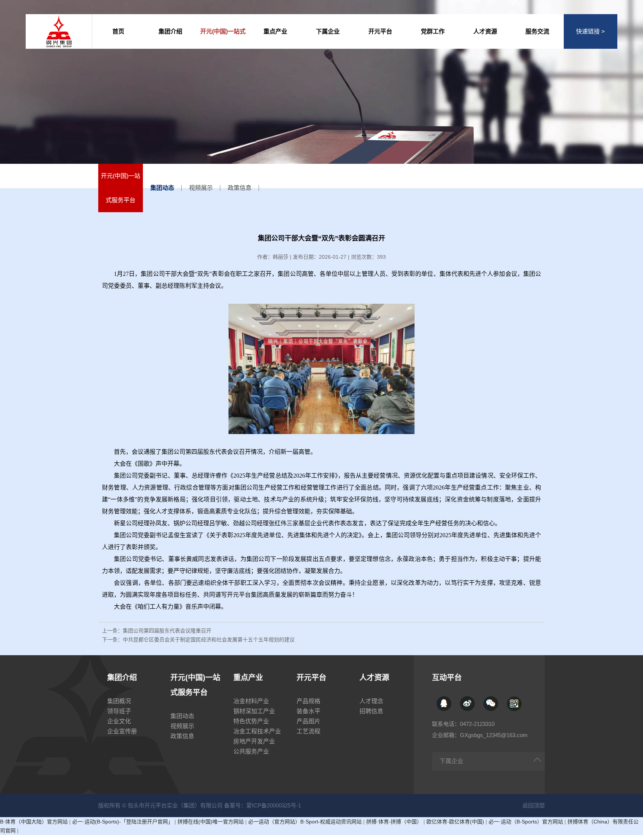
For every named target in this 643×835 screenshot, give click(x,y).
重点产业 (275, 31)
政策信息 (240, 188)
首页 (118, 31)
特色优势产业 (251, 721)
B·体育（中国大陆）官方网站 (34, 822)
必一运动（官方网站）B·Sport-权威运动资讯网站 (305, 822)
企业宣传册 (122, 731)
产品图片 (308, 721)
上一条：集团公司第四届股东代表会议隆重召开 (156, 631)
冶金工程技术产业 (257, 731)
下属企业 (328, 31)
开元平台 (380, 31)
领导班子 (119, 711)
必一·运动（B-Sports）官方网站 (526, 822)
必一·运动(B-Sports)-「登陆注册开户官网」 (122, 822)
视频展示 (201, 188)
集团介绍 (170, 31)
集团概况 (119, 701)
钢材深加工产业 (254, 711)
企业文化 (119, 721)
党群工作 (433, 31)
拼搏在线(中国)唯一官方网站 (210, 822)
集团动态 (162, 188)
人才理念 (371, 701)
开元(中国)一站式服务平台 (223, 38)
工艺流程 (308, 731)
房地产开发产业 (254, 741)
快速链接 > (590, 31)
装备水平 (308, 711)
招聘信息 (371, 711)
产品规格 (308, 701)
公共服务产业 (251, 751)
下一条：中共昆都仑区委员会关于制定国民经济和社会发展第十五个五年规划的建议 (198, 640)
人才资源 (485, 31)
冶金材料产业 (251, 701)
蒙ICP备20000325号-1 (273, 805)
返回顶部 (533, 805)
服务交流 (537, 31)
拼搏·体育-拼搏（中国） (394, 822)
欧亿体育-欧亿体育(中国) (455, 822)
